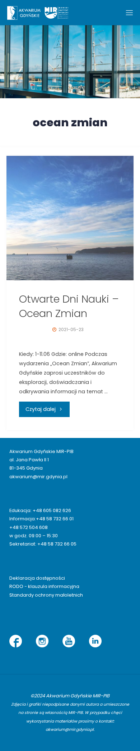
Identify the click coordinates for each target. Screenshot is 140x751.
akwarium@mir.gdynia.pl (38, 476)
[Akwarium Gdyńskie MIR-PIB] (37, 12)
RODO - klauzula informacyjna (44, 586)
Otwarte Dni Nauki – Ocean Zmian (69, 306)
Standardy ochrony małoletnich (46, 595)
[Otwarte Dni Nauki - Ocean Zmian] (70, 218)
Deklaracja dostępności (37, 578)
